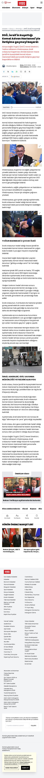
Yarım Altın (7, 639)
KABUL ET (25, 768)
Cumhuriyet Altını (9, 644)
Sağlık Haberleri (9, 595)
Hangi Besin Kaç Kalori (32, 642)
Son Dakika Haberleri (10, 577)
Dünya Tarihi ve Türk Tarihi (31, 634)
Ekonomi (16, 7)
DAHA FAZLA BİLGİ (11, 768)
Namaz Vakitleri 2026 (31, 579)
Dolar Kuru (7, 609)
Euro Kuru (7, 612)
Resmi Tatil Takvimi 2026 (10, 707)
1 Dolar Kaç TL (8, 649)
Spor (32, 7)
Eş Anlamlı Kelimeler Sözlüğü (31, 646)
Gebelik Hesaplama (10, 686)
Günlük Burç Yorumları (32, 595)
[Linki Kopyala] (29, 71)
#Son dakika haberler (11, 509)
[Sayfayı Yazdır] (25, 71)
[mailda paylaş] (21, 71)
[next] (41, 541)
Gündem (6, 7)
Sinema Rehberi (30, 605)
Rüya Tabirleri (29, 630)
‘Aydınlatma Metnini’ (11, 764)
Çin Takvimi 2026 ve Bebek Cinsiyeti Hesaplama (10, 679)
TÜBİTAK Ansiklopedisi (32, 640)
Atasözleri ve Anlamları (11, 671)
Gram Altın (7, 634)
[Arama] (2, 2)
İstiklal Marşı (29, 587)
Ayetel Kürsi (7, 624)
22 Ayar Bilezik (8, 647)
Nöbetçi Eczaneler (30, 584)
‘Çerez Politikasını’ (25, 762)
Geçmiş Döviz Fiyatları (11, 695)
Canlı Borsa (28, 577)
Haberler (4, 29)
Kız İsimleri (28, 664)
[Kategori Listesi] (41, 2)
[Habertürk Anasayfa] (22, 3)
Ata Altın (6, 642)
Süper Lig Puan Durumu (11, 657)
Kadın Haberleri (9, 597)
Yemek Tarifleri (8, 621)
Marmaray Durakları (31, 659)
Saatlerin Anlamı (9, 626)
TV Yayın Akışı (29, 607)
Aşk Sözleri (7, 629)
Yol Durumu (28, 602)
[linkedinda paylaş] (12, 71)
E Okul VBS (28, 589)
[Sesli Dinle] (11, 107)
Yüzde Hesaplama (10, 693)
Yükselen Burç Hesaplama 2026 (9, 689)
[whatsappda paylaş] (16, 71)
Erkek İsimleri (29, 661)
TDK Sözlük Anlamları (31, 624)
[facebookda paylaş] (4, 71)
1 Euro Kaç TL (8, 652)
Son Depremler (29, 597)
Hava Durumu (29, 600)
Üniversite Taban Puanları (30, 627)
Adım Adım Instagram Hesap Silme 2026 (11, 703)
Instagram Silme (30, 613)
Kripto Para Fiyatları (10, 614)
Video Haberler (29, 621)
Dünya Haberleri (9, 592)
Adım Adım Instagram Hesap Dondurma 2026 (11, 699)
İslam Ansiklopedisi (31, 637)
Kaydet (33, 725)
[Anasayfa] (7, 572)
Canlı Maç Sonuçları (10, 654)
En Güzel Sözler (29, 654)
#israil (25, 509)
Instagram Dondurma (32, 610)
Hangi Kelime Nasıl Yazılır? (31, 650)
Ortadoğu (19, 29)
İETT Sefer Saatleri (9, 683)
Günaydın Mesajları (10, 631)
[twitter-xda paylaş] (8, 71)
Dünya (25, 7)
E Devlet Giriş (29, 592)
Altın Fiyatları (8, 607)
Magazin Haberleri (10, 587)
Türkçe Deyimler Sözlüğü (9, 674)
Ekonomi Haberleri (9, 582)
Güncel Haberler (9, 584)
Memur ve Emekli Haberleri (9, 603)
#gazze (33, 509)
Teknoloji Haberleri (9, 600)
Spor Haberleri (8, 589)
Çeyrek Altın (7, 636)
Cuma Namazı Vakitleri (32, 582)
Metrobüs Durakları (31, 656)
